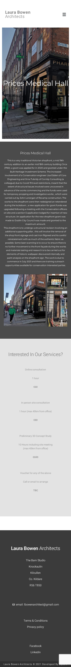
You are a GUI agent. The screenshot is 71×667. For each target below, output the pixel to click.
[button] (64, 15)
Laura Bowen (18, 14)
